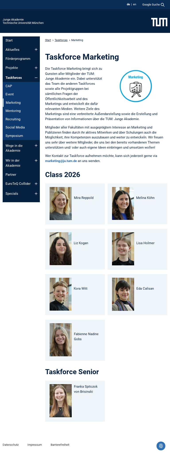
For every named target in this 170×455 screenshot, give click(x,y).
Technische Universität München (23, 23)
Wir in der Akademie (13, 163)
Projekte (12, 68)
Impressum (34, 444)
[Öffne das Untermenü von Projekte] (36, 67)
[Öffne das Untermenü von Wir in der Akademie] (36, 160)
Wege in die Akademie (14, 148)
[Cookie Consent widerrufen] (160, 446)
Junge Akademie (13, 19)
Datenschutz (11, 444)
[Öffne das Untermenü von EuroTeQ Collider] (36, 183)
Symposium (14, 136)
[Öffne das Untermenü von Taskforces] (36, 77)
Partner (11, 175)
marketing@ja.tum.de (61, 161)
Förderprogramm (18, 59)
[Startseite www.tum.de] (159, 22)
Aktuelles (12, 50)
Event (10, 94)
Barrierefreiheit (60, 444)
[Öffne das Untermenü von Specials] (36, 193)
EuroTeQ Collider (18, 184)
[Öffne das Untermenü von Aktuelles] (36, 49)
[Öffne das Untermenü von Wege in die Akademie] (36, 145)
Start (9, 40)
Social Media (15, 127)
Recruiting (13, 119)
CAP (9, 86)
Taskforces (14, 78)
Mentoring (13, 111)
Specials (12, 194)
